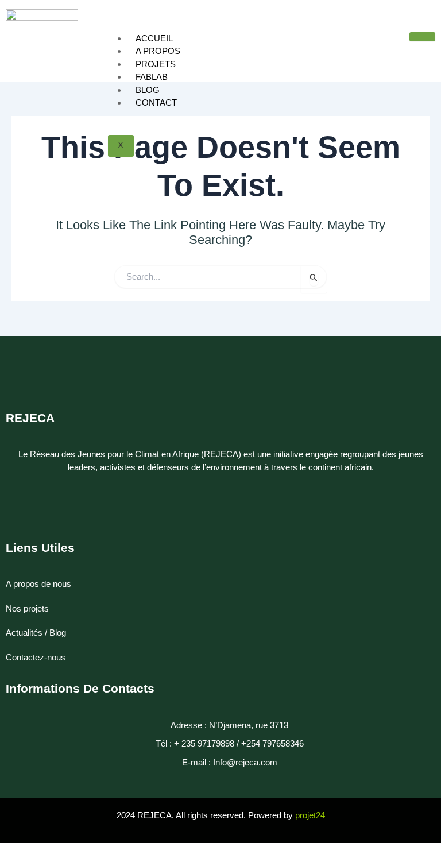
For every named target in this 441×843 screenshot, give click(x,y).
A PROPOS (158, 51)
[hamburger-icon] (422, 36)
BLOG (148, 90)
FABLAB (152, 77)
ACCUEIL (154, 38)
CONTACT (156, 102)
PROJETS (156, 64)
